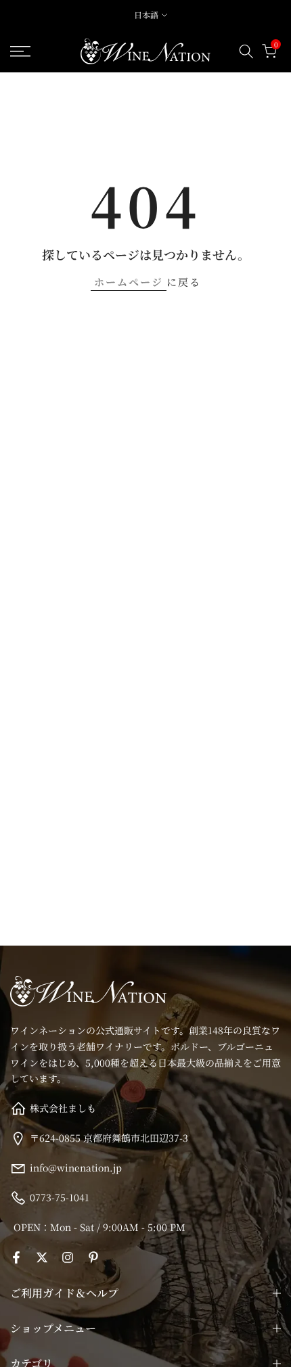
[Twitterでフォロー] (42, 1257)
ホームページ (128, 282)
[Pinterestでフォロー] (93, 1257)
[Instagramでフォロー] (68, 1257)
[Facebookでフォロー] (16, 1257)
